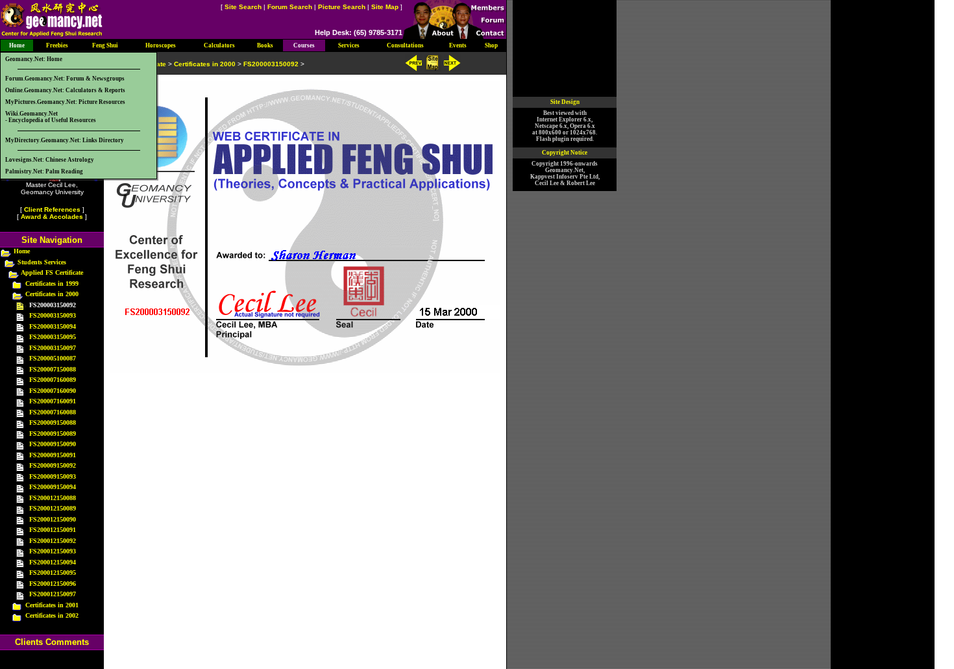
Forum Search (289, 6)
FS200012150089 (52, 508)
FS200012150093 (52, 551)
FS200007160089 (52, 379)
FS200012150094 (52, 562)
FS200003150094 (52, 326)
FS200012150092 (52, 540)
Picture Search (341, 6)
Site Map (384, 6)
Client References (52, 209)
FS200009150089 (52, 433)
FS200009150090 (52, 444)
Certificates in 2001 (52, 605)
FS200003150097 (52, 347)
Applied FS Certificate (52, 272)
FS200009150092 (52, 465)
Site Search (243, 6)
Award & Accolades (52, 216)
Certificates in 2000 (52, 293)
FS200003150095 (52, 336)
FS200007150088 (52, 369)
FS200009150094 (52, 486)
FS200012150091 (52, 529)
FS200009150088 (52, 422)
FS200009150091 (52, 455)
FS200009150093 (52, 476)
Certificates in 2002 (52, 615)
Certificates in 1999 (52, 283)
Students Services (42, 262)
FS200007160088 (52, 412)
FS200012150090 (52, 519)
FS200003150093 (52, 315)
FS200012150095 (52, 572)
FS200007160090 (52, 390)
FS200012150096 (52, 583)
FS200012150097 (52, 594)
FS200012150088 (52, 497)
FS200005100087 (52, 358)
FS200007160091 (52, 401)
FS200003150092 (271, 64)
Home (22, 251)
